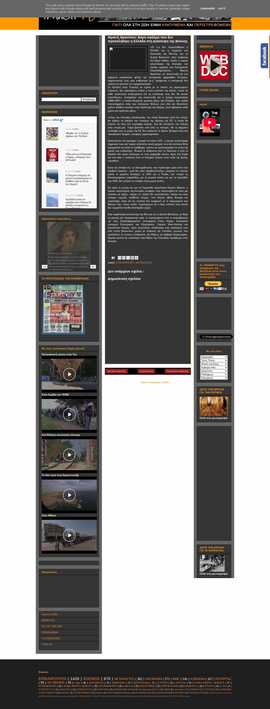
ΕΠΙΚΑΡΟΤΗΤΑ (85, 689)
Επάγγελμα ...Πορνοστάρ (64, 250)
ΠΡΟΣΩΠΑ (213, 693)
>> (93, 266)
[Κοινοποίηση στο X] (128, 258)
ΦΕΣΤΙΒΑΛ (43, 696)
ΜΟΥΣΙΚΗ (104, 689)
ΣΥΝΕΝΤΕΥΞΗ (46, 689)
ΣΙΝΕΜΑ (118, 689)
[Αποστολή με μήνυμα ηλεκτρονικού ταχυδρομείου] (119, 258)
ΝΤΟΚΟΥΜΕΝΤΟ (83, 693)
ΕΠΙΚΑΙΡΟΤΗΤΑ (125, 262)
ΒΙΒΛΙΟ (127, 696)
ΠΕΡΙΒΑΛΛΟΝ (170, 686)
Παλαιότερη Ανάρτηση (177, 371)
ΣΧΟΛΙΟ (65, 693)
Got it (221, 8)
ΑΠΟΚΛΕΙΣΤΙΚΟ (113, 696)
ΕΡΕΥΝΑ (181, 682)
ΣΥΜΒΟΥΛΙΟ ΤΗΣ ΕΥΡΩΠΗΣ (173, 696)
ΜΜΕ (177, 679)
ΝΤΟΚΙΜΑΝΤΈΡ (48, 686)
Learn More (207, 8)
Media (127, 693)
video (77, 682)
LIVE (223, 686)
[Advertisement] (69, 60)
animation (179, 689)
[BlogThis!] (124, 258)
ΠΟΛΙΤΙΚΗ (179, 693)
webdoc (63, 696)
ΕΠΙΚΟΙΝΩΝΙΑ (50, 632)
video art (129, 686)
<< (44, 266)
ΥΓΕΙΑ (225, 693)
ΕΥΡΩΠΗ (163, 682)
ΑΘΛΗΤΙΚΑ (65, 689)
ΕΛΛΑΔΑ (153, 696)
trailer (99, 693)
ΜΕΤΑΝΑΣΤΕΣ (144, 262)
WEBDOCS (48, 620)
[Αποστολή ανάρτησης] (113, 257)
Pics (54, 696)
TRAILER (47, 644)
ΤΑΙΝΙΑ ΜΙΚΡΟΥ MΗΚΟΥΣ (209, 682)
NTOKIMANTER (143, 693)
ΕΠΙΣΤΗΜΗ (113, 693)
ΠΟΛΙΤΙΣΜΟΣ (148, 686)
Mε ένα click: (214, 351)
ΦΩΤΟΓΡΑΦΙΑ (141, 682)
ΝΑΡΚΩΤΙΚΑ (163, 693)
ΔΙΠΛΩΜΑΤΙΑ (97, 682)
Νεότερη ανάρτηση (116, 371)
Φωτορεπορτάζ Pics (149, 689)
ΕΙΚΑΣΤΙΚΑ (140, 696)
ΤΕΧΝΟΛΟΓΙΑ (197, 693)
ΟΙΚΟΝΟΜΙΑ (154, 679)
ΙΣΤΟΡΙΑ (209, 686)
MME (167, 689)
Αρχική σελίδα (146, 371)
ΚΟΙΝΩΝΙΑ (198, 679)
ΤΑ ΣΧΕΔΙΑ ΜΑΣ (51, 638)
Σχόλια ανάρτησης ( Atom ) (155, 382)
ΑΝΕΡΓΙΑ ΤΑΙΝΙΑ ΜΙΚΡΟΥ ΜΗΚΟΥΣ (86, 696)
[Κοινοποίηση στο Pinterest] (136, 258)
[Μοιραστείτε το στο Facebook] (132, 258)
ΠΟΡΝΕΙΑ (195, 689)
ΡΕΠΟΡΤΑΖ (223, 679)
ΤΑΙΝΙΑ (130, 689)
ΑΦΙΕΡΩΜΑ (119, 682)
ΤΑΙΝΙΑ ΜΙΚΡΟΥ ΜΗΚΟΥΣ (78, 686)
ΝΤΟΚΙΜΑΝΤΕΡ (108, 686)
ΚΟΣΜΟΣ (92, 678)
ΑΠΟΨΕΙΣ (210, 689)
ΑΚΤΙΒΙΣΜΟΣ (56, 682)
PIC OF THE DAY (52, 626)
